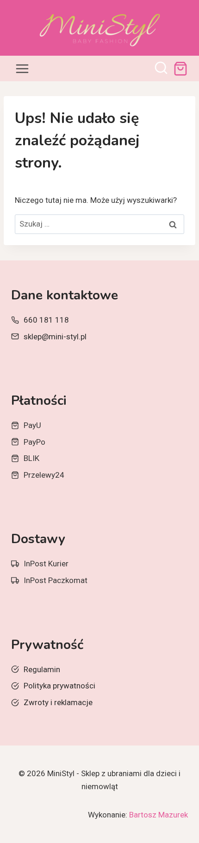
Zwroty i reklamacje (58, 702)
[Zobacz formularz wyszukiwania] (161, 68)
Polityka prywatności (59, 685)
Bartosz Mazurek (158, 814)
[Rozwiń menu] (22, 68)
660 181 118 (46, 319)
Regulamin (42, 669)
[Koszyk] (180, 68)
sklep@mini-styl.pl (55, 336)
